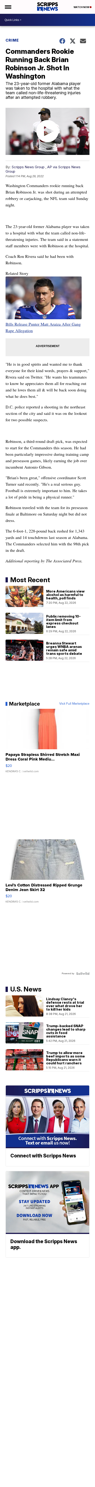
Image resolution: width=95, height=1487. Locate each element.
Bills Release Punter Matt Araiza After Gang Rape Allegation (43, 327)
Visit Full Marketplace (74, 703)
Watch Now (82, 7)
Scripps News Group (28, 167)
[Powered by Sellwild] (82, 973)
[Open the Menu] (7, 7)
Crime (12, 40)
